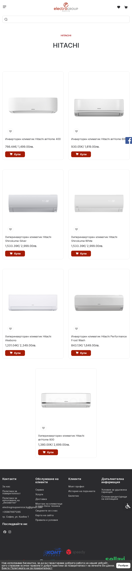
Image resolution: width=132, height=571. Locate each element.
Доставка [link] (41, 499)
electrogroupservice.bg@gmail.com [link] (16, 507)
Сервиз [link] (39, 489)
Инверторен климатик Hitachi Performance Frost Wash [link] (99, 338)
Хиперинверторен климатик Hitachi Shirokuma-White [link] (94, 238)
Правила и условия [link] (46, 520)
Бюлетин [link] (73, 495)
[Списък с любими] (118, 7)
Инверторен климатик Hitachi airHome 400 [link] (33, 139)
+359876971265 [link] (11, 512)
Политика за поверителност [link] (11, 492)
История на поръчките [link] (81, 491)
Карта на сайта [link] (44, 515)
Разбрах (123, 565)
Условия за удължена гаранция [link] (114, 490)
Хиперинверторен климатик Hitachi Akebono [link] (28, 338)
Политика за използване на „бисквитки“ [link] (11, 500)
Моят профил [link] (76, 486)
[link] (66, 7)
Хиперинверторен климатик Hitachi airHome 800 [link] (61, 437)
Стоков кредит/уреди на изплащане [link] (114, 497)
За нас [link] (6, 486)
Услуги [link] (39, 494)
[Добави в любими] (10, 131)
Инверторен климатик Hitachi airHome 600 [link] (99, 139)
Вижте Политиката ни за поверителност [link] (27, 568)
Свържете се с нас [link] (46, 510)
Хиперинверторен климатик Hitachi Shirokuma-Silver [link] (28, 238)
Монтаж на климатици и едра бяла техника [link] (48, 504)
